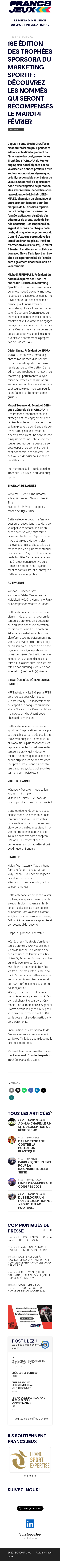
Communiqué (16, 129)
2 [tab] (27, 1476)
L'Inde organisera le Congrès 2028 (35, 1185)
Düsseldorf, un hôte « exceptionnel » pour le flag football (35, 1203)
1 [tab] (25, 1476)
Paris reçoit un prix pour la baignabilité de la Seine (34, 1167)
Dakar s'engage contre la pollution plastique (31, 1146)
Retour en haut (44, 1552)
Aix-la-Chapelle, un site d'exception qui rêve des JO (35, 1126)
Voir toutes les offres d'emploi (31, 1418)
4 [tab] (32, 1476)
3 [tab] (30, 1476)
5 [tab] (35, 1476)
